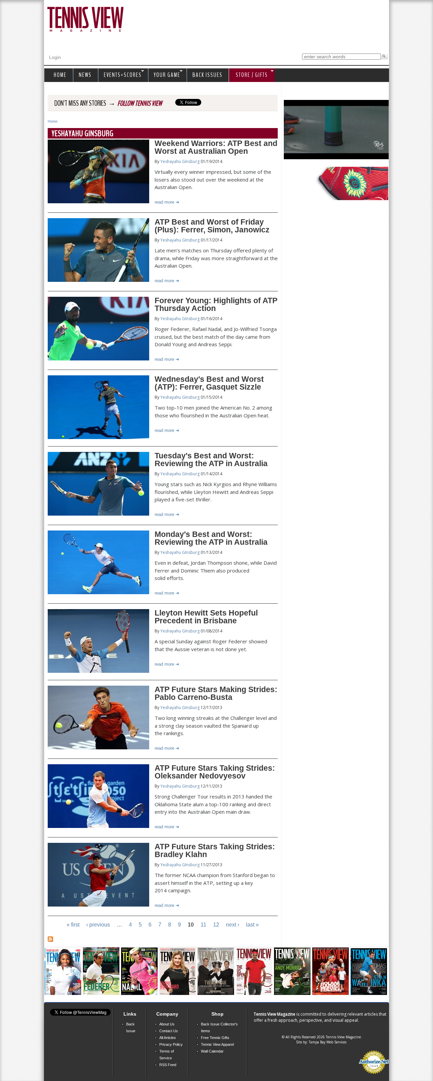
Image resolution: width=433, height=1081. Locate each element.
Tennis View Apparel (217, 1044)
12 (216, 925)
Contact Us (168, 1031)
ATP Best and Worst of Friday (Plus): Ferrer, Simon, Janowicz (212, 225)
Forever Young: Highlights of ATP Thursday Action (216, 304)
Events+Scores (121, 75)
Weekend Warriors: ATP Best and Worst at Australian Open (216, 147)
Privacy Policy (171, 1044)
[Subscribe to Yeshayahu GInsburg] (50, 940)
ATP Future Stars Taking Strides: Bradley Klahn (215, 850)
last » (252, 925)
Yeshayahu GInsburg (180, 161)
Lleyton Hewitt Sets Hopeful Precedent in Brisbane (206, 616)
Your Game (165, 75)
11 (203, 925)
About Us (167, 1024)
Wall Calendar (212, 1051)
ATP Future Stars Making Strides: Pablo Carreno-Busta (216, 693)
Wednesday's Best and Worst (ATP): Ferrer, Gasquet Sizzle (209, 383)
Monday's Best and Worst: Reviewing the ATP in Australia (211, 538)
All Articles (167, 1038)
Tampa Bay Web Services (327, 1042)
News (85, 75)
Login (55, 57)
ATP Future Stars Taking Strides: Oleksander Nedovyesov (215, 772)
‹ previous (98, 925)
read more (164, 202)
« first (73, 925)
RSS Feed (167, 1065)
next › (232, 925)
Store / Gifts (248, 75)
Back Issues (207, 75)
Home (53, 121)
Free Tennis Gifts (215, 1038)
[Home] (85, 20)
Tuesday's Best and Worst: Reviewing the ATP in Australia (211, 459)
